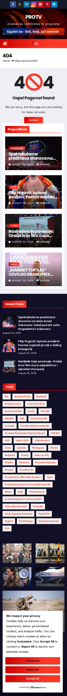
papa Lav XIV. (42, 455)
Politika (14, 225)
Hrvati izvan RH (39, 418)
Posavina (24, 462)
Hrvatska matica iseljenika (35, 426)
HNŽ (22, 418)
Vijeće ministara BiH (16, 506)
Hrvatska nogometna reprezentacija (25, 433)
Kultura (13, 264)
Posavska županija (45, 462)
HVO (7, 440)
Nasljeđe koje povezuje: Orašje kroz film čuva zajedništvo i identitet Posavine (40, 365)
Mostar (54, 448)
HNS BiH (9, 418)
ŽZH (7, 528)
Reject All (33, 669)
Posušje (9, 469)
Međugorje (38, 448)
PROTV (33, 17)
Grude (31, 411)
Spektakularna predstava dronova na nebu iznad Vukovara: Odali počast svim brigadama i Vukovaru (39, 323)
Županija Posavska (49, 521)
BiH (6, 396)
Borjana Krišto (22, 396)
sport (50, 477)
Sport (13, 187)
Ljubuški (21, 448)
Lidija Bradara (42, 440)
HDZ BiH (45, 411)
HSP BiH (55, 433)
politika (9, 462)
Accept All (32, 678)
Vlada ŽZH (44, 513)
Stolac (8, 491)
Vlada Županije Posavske (18, 513)
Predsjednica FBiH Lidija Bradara (23, 477)
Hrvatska (9, 426)
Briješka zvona (13, 404)
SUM (20, 491)
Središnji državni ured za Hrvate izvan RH (27, 484)
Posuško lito (26, 469)
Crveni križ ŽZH (35, 404)
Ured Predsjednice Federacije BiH (23, 499)
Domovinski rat (13, 411)
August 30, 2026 (23, 164)
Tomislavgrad (36, 491)
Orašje (24, 455)
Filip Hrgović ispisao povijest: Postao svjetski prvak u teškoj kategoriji (32, 197)
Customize (33, 660)
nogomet (10, 455)
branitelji (41, 396)
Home (6, 60)
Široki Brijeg (25, 521)
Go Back (33, 120)
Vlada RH (38, 506)
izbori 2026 (22, 440)
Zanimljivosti (16, 148)
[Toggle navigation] (36, 43)
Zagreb (9, 521)
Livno (8, 448)
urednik (45, 164)
